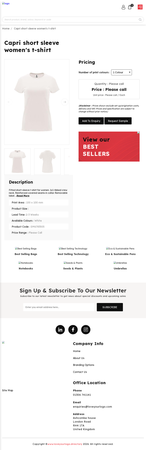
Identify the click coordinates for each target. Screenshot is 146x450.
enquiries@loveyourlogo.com (92, 406)
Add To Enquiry (91, 120)
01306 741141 (82, 394)
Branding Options (83, 364)
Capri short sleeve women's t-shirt (35, 28)
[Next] (65, 102)
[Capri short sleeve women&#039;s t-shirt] (47, 162)
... (22, 195)
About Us (78, 358)
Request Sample (118, 120)
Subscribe (110, 307)
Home (6, 28)
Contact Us (80, 371)
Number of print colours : (94, 72)
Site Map (7, 390)
